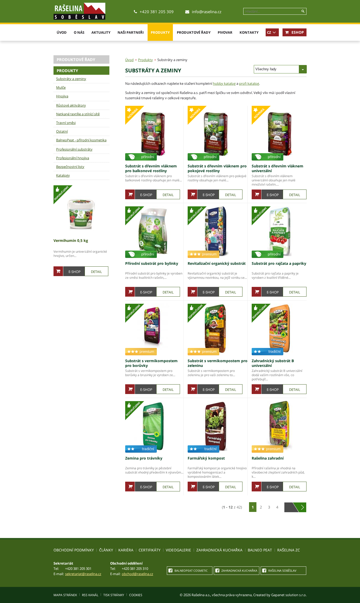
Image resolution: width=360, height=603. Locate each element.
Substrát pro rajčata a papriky (279, 263)
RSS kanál (90, 595)
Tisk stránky (113, 595)
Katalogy (63, 175)
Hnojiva (62, 96)
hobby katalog (224, 83)
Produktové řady (194, 32)
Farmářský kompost (206, 458)
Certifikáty (149, 549)
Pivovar (225, 32)
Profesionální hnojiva (72, 158)
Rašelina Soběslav (281, 570)
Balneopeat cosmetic (191, 570)
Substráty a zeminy (71, 78)
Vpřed (302, 507)
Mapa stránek (65, 595)
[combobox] (280, 69)
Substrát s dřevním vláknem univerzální (277, 168)
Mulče (61, 87)
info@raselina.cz (206, 11)
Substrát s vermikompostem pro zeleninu (217, 363)
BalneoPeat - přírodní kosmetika (81, 140)
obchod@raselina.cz (137, 573)
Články (106, 549)
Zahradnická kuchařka (219, 549)
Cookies (135, 595)
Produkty (160, 32)
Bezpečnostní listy (70, 166)
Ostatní (62, 131)
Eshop (297, 32)
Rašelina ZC (288, 549)
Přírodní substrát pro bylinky (151, 263)
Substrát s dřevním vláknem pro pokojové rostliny (217, 168)
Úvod (62, 32)
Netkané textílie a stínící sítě (78, 114)
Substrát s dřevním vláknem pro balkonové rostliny (151, 168)
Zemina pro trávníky (143, 458)
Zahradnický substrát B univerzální (273, 363)
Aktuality (100, 32)
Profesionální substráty (74, 149)
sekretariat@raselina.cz (83, 573)
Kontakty (249, 32)
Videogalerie (178, 549)
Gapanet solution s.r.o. (289, 594)
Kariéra (125, 549)
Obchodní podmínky (73, 549)
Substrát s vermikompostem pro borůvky (151, 363)
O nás (79, 32)
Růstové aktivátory (71, 105)
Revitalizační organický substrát (217, 263)
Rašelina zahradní (268, 458)
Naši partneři (131, 32)
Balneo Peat (260, 549)
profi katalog (249, 83)
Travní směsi (66, 122)
